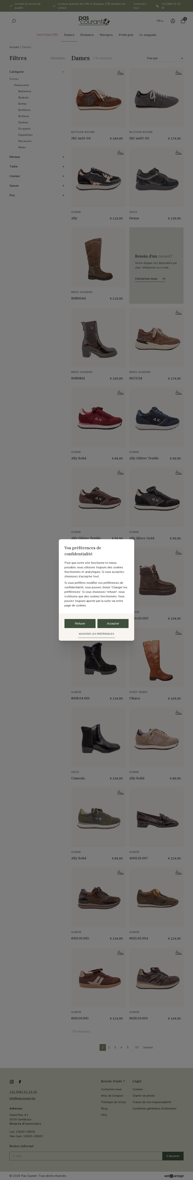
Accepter (113, 623)
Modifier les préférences (96, 633)
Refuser (80, 623)
